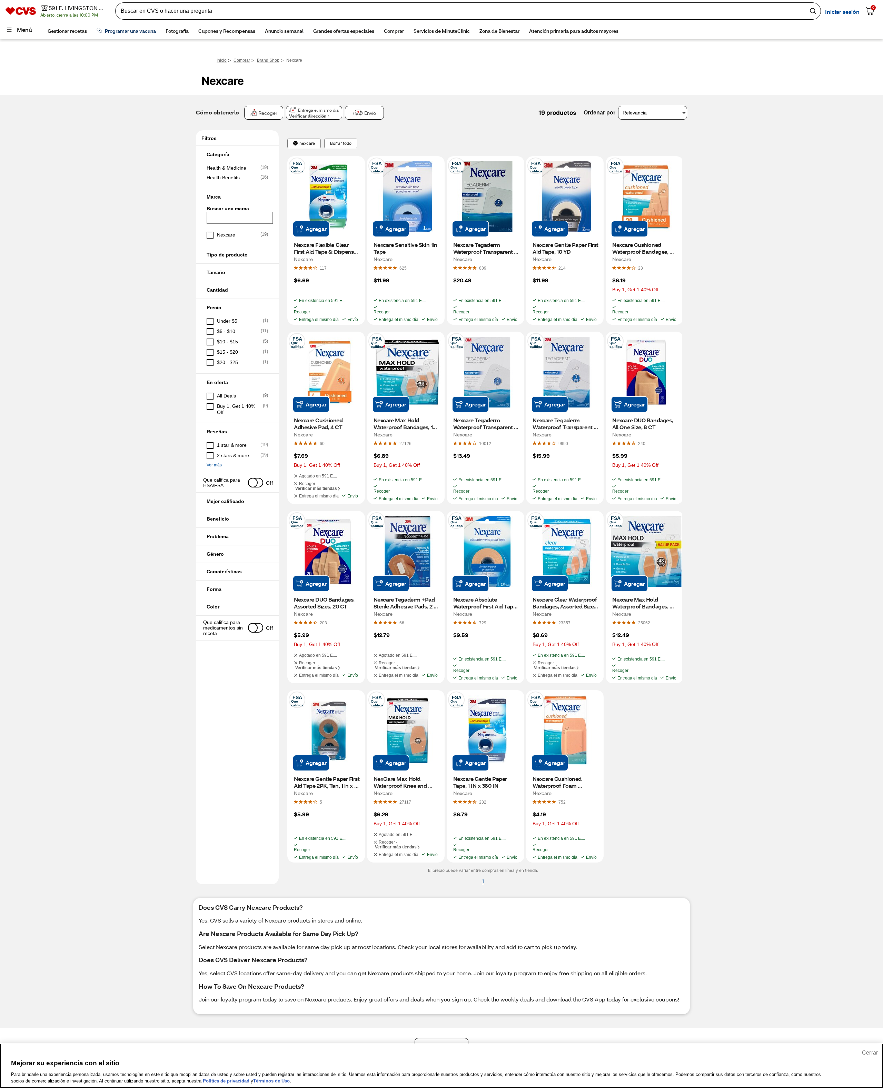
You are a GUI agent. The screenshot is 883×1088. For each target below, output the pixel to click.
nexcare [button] (307, 143)
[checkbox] (237, 168)
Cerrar (870, 1053)
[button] (237, 154)
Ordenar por (599, 112)
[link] (323, 267)
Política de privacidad (226, 1081)
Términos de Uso (271, 1081)
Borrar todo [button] (340, 143)
